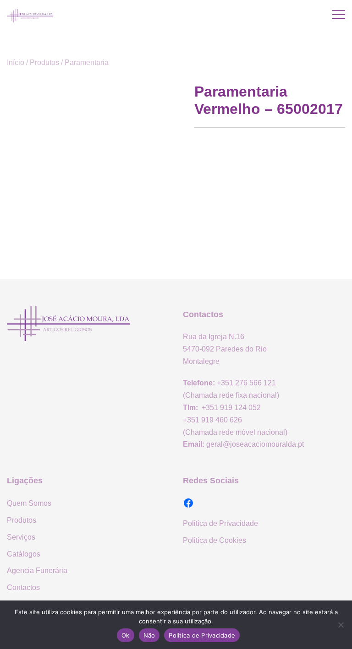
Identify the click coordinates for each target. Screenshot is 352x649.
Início (15, 62)
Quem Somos (29, 503)
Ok (125, 635)
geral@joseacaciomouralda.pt (255, 444)
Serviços (21, 537)
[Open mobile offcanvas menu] (338, 15)
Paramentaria (87, 62)
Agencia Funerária (37, 570)
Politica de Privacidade (220, 523)
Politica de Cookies (214, 540)
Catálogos (23, 554)
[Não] (340, 624)
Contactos (23, 587)
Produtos (44, 62)
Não (149, 635)
